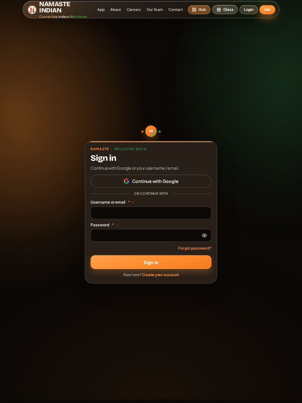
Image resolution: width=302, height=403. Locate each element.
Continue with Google (155, 181)
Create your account (160, 274)
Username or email (112, 202)
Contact (175, 9)
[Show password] (204, 235)
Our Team (155, 9)
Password (105, 224)
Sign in (151, 262)
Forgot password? (194, 248)
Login (249, 9)
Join (267, 9)
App (100, 9)
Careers (134, 9)
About (115, 9)
